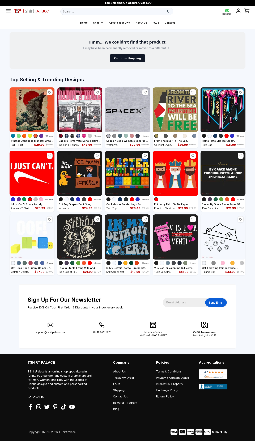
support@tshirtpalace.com (50, 332)
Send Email (216, 302)
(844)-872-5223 (101, 332)
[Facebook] (30, 407)
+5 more (145, 136)
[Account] (238, 11)
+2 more (192, 263)
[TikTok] (63, 407)
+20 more (145, 263)
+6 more (97, 199)
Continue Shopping (127, 58)
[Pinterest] (55, 407)
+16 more (49, 136)
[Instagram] (38, 407)
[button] (50, 92)
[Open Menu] (8, 11)
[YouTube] (72, 407)
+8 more (145, 199)
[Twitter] (47, 407)
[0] (247, 11)
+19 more (240, 136)
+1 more (97, 136)
